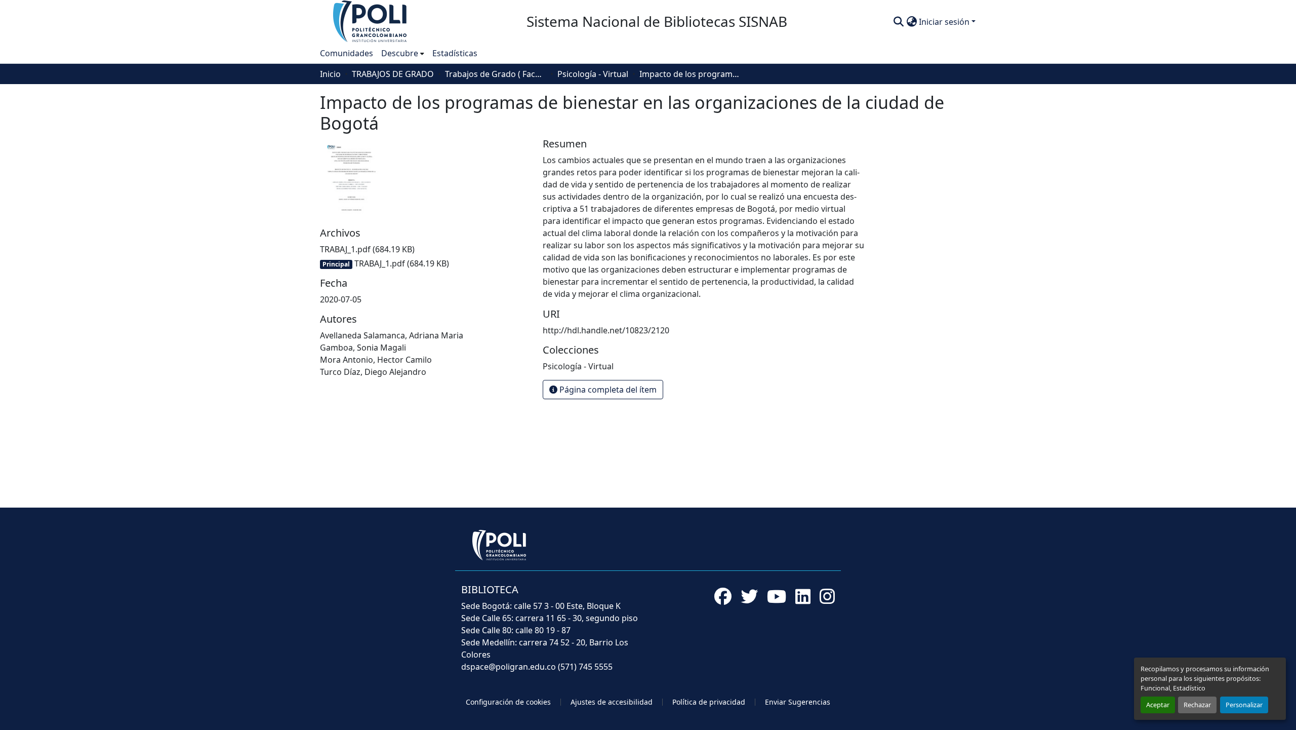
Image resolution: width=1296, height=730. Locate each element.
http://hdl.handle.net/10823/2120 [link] (606, 330)
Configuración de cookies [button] (508, 702)
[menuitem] (402, 53)
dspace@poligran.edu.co (508, 666)
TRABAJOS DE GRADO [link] (393, 74)
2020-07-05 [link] (340, 299)
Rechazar (1197, 704)
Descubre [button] (399, 53)
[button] (370, 20)
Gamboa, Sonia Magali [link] (363, 347)
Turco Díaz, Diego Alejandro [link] (373, 371)
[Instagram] (827, 596)
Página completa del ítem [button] (607, 389)
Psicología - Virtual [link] (592, 74)
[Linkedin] (803, 596)
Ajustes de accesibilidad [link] (612, 702)
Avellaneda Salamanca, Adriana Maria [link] (391, 335)
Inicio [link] (330, 74)
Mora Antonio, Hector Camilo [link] (376, 359)
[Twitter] (749, 596)
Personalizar (1244, 704)
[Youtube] (776, 596)
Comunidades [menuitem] (346, 53)
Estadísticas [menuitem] (454, 53)
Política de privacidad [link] (708, 702)
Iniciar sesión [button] (945, 21)
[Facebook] (723, 596)
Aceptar (1157, 704)
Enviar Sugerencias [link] (797, 702)
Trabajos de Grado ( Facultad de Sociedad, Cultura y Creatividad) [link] (495, 74)
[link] (425, 249)
